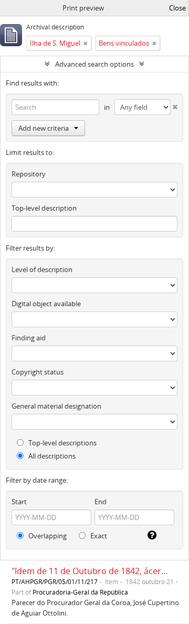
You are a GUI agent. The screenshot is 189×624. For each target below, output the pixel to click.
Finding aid (29, 337)
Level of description (42, 269)
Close (177, 8)
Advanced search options (94, 64)
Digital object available (46, 303)
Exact (98, 535)
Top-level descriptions (62, 443)
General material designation (56, 406)
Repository (29, 174)
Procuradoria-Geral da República (80, 592)
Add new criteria (43, 128)
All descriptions (51, 456)
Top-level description (44, 208)
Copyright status (38, 372)
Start (19, 501)
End (100, 501)
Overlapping (47, 535)
